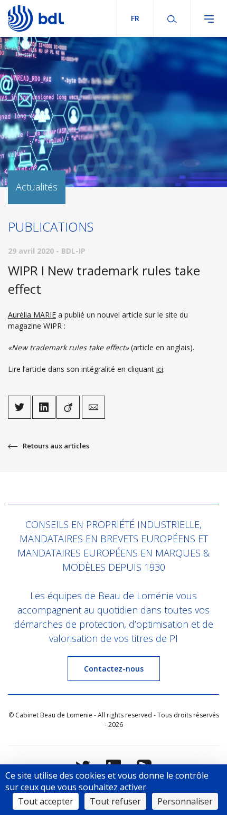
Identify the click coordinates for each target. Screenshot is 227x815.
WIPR (52, 326)
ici (159, 369)
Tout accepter (45, 801)
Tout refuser (115, 801)
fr (135, 18)
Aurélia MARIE (32, 315)
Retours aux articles (56, 445)
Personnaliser (185, 801)
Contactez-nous (114, 669)
